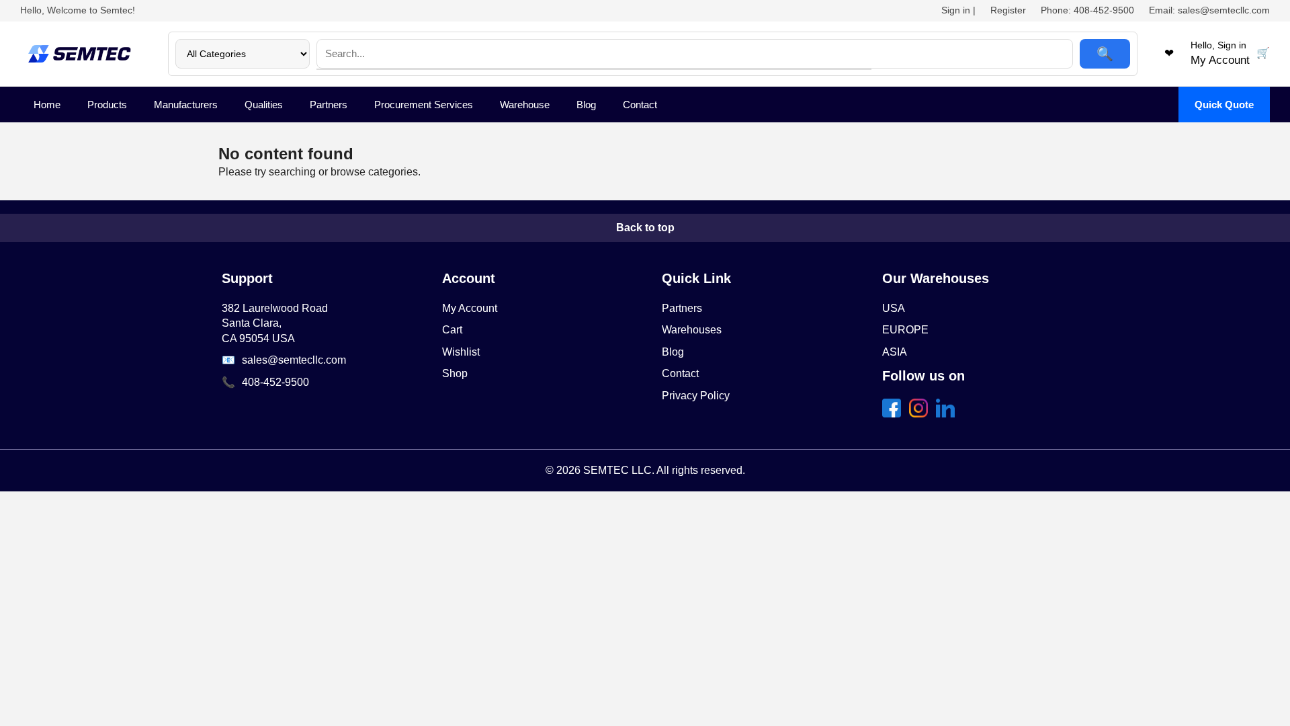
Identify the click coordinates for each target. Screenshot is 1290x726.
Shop (455, 373)
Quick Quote (1224, 104)
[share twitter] (921, 413)
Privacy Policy (696, 395)
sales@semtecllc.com (294, 360)
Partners (328, 104)
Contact (640, 104)
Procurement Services (423, 104)
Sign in (955, 10)
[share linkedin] (948, 413)
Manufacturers (186, 104)
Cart (452, 329)
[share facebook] (894, 413)
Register (1008, 10)
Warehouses (692, 329)
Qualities (264, 104)
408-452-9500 (275, 382)
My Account (469, 308)
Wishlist (461, 352)
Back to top (645, 227)
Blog (586, 104)
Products (107, 104)
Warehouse (525, 104)
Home (47, 104)
